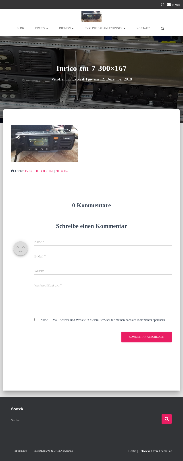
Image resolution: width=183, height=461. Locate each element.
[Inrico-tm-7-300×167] (44, 143)
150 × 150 (31, 171)
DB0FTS (40, 28)
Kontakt (143, 28)
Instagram (162, 5)
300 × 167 (46, 171)
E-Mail (176, 4)
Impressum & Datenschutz (53, 450)
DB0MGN (65, 28)
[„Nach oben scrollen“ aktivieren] (174, 452)
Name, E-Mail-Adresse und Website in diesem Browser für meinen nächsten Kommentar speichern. (103, 320)
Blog (20, 28)
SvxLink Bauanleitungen (104, 28)
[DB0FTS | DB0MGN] (91, 16)
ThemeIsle (165, 451)
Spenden (21, 450)
